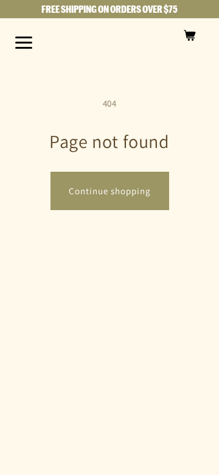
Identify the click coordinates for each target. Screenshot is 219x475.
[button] (189, 35)
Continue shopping (110, 191)
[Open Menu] (23, 42)
